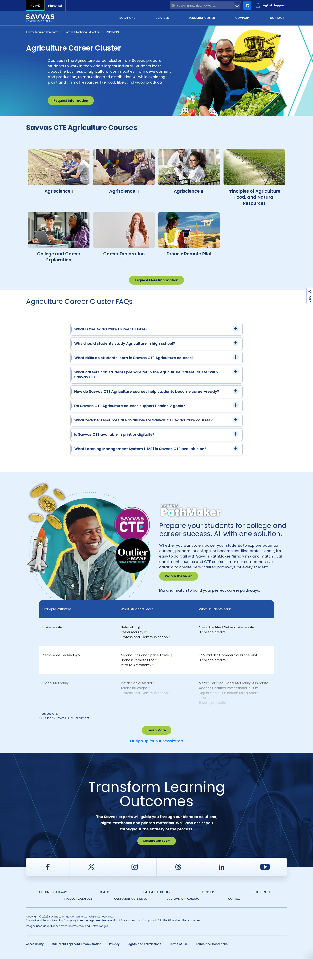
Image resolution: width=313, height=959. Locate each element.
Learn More (156, 730)
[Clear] (173, 5)
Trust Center (261, 892)
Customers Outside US (130, 899)
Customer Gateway (52, 892)
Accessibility (35, 944)
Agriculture (113, 32)
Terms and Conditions (212, 944)
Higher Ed (55, 6)
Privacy (114, 944)
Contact (235, 899)
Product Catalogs (78, 899)
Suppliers (208, 892)
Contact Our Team (156, 841)
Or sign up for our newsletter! (156, 740)
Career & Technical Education (82, 32)
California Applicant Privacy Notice (76, 944)
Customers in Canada (182, 899)
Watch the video (179, 576)
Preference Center (156, 892)
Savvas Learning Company (42, 32)
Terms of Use (178, 944)
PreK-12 (35, 6)
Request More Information (156, 280)
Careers (104, 892)
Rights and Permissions (144, 944)
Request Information (70, 100)
